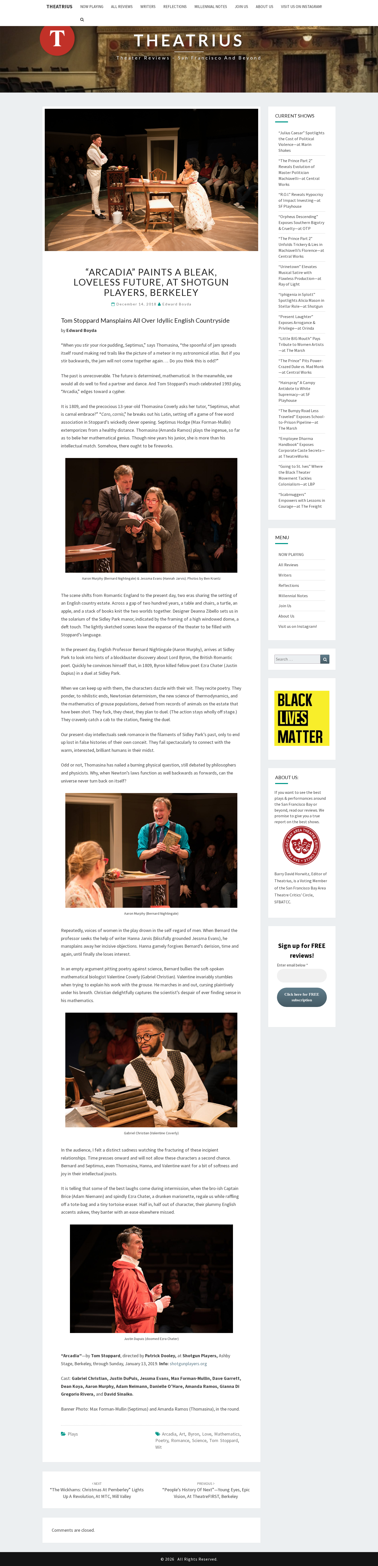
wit (158, 1447)
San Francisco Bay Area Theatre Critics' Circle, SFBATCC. (300, 894)
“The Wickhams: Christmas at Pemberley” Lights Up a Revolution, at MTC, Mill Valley (97, 1490)
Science (199, 1440)
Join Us (241, 6)
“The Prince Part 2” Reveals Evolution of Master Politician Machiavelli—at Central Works (299, 172)
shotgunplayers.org (188, 1364)
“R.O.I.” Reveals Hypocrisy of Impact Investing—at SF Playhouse (300, 200)
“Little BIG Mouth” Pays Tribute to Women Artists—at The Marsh (301, 344)
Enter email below (292, 965)
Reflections (175, 6)
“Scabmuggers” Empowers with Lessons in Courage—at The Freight (301, 500)
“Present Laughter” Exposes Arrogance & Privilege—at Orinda (296, 322)
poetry (161, 1440)
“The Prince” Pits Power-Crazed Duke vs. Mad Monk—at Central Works (301, 366)
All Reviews (122, 6)
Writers (148, 6)
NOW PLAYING (91, 6)
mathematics (227, 1434)
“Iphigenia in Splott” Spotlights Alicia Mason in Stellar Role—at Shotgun (301, 300)
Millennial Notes (210, 6)
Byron (193, 1434)
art (182, 1434)
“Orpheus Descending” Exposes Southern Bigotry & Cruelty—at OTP (301, 222)
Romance (180, 1440)
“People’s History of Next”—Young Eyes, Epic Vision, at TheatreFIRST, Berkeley (206, 1490)
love (206, 1434)
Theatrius (59, 6)
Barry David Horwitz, (292, 873)
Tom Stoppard (223, 1440)
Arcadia (169, 1434)
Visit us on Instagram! (301, 6)
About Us (264, 6)
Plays (73, 1434)
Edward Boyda (177, 304)
